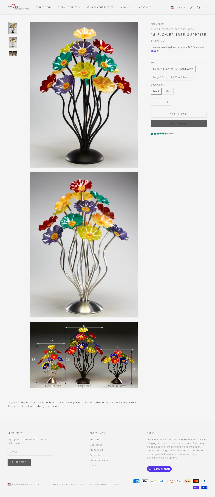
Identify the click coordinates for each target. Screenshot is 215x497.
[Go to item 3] (12, 53)
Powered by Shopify (111, 484)
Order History (97, 455)
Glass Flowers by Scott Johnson (172, 29)
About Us (127, 7)
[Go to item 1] (12, 28)
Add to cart (179, 113)
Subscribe (19, 462)
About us (95, 439)
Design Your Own (69, 7)
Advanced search (100, 460)
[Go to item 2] (12, 42)
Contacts (145, 7)
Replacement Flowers (101, 7)
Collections (44, 7)
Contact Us (96, 444)
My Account (96, 450)
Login (93, 465)
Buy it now (178, 123)
